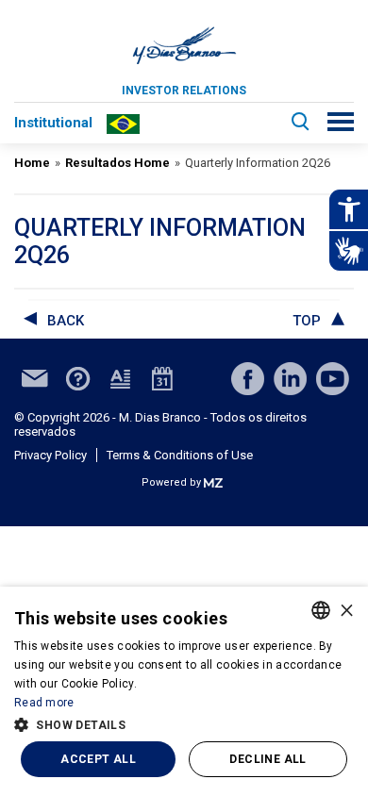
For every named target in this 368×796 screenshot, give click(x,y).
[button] (184, 723)
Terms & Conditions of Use (180, 455)
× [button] (347, 610)
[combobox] (320, 610)
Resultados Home (117, 163)
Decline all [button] (267, 759)
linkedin (290, 378)
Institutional (53, 122)
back (65, 320)
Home (32, 163)
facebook (247, 378)
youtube (332, 378)
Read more (44, 702)
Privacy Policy (50, 455)
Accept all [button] (98, 759)
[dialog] (184, 691)
